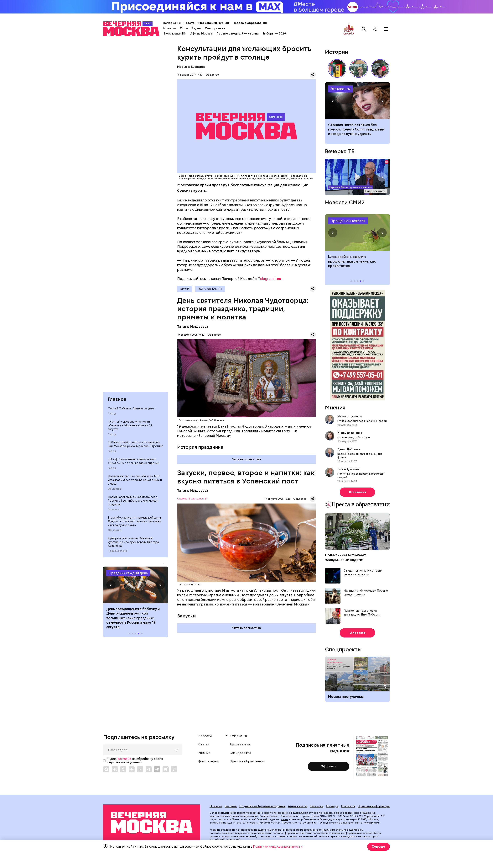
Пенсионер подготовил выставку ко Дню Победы (361, 612)
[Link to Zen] (132, 769)
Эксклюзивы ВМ (174, 33)
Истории (336, 52)
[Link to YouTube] (140, 769)
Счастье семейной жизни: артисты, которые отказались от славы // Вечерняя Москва (380, 68)
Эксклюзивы (340, 89)
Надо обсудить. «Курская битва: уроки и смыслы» (357, 177)
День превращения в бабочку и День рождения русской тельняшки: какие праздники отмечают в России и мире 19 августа (133, 618)
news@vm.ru (371, 822)
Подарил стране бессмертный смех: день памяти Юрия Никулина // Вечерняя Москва (358, 68)
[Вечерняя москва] (151, 822)
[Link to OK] (123, 769)
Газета (189, 23)
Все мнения (357, 492)
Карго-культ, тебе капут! (353, 437)
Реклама (231, 806)
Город (112, 413)
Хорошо (378, 847)
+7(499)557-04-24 (269, 822)
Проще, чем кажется (347, 221)
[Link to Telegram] (149, 769)
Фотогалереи (208, 761)
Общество (114, 488)
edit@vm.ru (310, 822)
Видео (196, 28)
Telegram (266, 278)
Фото (184, 28)
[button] (111, 584)
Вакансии (316, 806)
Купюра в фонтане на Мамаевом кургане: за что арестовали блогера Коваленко (133, 542)
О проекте (358, 633)
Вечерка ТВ (172, 23)
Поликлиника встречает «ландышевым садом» (345, 557)
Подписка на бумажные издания (262, 806)
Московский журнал (213, 23)
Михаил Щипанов (349, 416)
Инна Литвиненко (349, 432)
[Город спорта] (348, 29)
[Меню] (386, 29)
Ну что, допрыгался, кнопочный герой (362, 421)
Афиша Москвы (201, 33)
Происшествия (117, 550)
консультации (210, 289)
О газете (216, 806)
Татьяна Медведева (192, 327)
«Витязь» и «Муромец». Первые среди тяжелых (366, 592)
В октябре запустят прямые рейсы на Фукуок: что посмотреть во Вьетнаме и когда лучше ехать (134, 521)
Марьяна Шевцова (191, 67)
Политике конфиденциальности (277, 847)
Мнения (335, 407)
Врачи (184, 289)
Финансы (113, 509)
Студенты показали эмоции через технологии (363, 572)
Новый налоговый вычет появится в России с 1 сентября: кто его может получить (133, 500)
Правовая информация (374, 806)
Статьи (204, 744)
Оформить (328, 766)
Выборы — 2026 (274, 33)
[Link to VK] (115, 769)
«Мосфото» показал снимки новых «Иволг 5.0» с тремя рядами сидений (133, 461)
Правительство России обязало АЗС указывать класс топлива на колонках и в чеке (135, 480)
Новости (169, 28)
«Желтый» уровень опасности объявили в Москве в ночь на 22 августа (130, 425)
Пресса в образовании (250, 23)
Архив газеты (240, 744)
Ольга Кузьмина (349, 469)
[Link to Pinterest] (174, 769)
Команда (332, 806)
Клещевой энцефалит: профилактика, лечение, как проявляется (357, 232)
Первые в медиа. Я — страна (237, 33)
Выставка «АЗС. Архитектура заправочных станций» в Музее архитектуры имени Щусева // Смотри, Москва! (337, 68)
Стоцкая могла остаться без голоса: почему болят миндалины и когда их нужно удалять (356, 129)
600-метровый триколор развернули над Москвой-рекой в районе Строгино (135, 444)
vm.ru (284, 819)
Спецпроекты (215, 28)
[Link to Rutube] (166, 769)
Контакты (348, 806)
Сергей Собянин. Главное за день (131, 408)
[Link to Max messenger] (106, 769)
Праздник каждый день (128, 573)
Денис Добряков (349, 449)
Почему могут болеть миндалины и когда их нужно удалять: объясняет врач (357, 100)
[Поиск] (363, 29)
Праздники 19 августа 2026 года (135, 585)
